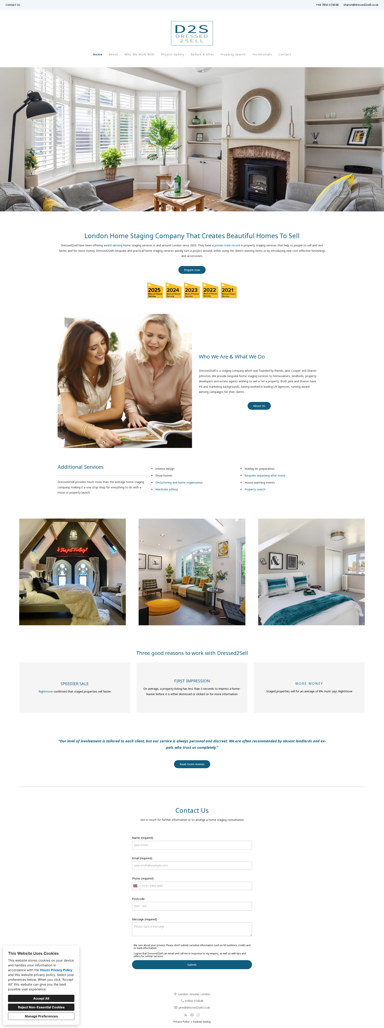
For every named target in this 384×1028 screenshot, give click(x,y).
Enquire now (192, 270)
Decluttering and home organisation (179, 482)
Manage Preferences (41, 1016)
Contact (284, 54)
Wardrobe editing (166, 489)
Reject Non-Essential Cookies (41, 1007)
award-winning (113, 245)
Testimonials (262, 54)
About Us (259, 406)
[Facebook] (191, 1015)
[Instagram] (198, 1015)
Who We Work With (139, 54)
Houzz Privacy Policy (56, 970)
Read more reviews (192, 764)
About (113, 54)
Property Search (233, 54)
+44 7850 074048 (327, 5)
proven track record (227, 245)
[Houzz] (185, 1015)
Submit (192, 965)
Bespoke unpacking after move (265, 475)
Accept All (41, 998)
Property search (255, 489)
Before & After (202, 54)
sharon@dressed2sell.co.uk (360, 5)
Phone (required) (143, 878)
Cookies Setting (202, 1021)
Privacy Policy (181, 1021)
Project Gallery (172, 54)
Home (98, 54)
